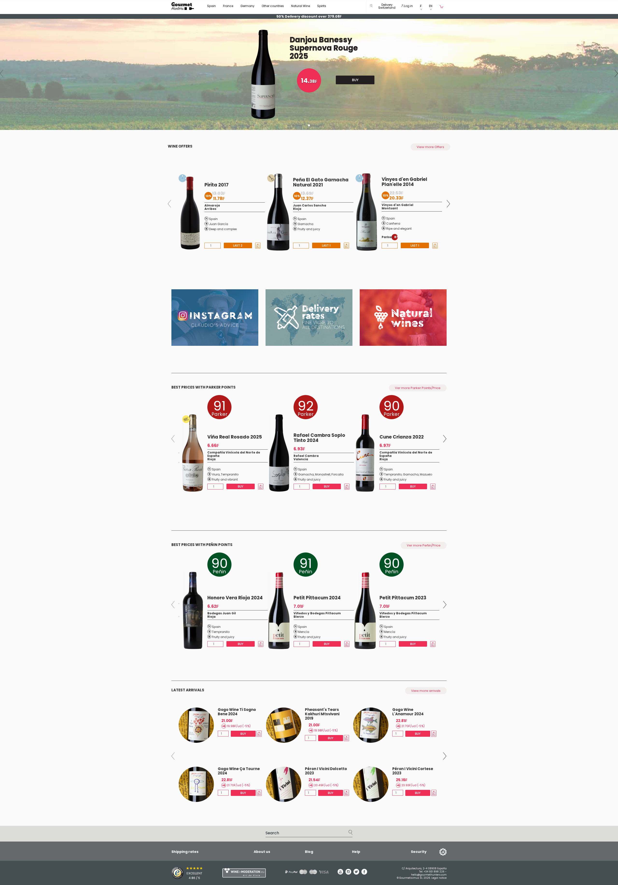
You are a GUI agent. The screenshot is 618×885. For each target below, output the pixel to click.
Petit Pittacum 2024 (317, 597)
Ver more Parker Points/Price (418, 388)
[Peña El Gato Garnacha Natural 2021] (277, 212)
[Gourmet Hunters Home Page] (182, 6)
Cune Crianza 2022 (401, 436)
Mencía (303, 632)
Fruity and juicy (309, 229)
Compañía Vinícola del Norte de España (233, 454)
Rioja (297, 209)
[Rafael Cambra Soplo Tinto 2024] (278, 453)
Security (419, 851)
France (228, 6)
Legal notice (439, 878)
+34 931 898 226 (434, 871)
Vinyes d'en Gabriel (397, 205)
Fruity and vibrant (225, 479)
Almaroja (212, 205)
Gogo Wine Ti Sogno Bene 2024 (237, 711)
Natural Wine (300, 6)
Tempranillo (230, 474)
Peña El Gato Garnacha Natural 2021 (321, 182)
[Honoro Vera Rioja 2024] (191, 610)
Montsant (390, 208)
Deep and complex (223, 229)
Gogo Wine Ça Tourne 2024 (239, 771)
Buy (355, 80)
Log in (408, 6)
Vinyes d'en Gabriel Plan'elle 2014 (404, 182)
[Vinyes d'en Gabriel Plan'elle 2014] (365, 212)
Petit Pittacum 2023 (402, 597)
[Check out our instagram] (348, 873)
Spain (211, 6)
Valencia (301, 459)
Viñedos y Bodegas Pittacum (317, 613)
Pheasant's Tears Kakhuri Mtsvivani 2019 (322, 714)
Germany (247, 6)
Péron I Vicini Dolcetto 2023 (326, 771)
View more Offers (430, 147)
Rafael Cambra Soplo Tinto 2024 (319, 438)
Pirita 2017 (216, 184)
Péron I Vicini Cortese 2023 (412, 771)
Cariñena (393, 223)
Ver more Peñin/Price (424, 545)
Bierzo (299, 617)
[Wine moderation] (243, 873)
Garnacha (305, 224)
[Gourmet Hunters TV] (214, 317)
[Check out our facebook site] (364, 873)
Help (356, 851)
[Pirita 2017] (189, 212)
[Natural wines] (403, 317)
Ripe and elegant (399, 229)
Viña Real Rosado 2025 (234, 436)
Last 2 (237, 245)
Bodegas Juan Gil (221, 613)
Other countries (273, 6)
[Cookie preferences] (437, 851)
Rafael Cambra (306, 456)
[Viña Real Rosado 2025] (192, 453)
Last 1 (326, 245)
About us (262, 851)
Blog (309, 851)
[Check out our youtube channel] (340, 873)
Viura (216, 474)
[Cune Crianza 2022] (364, 453)
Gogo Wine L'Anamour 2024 (408, 711)
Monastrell (322, 474)
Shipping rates (184, 851)
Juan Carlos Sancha (309, 205)
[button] (387, 7)
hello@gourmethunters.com (429, 875)
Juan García (218, 224)
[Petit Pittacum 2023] (364, 610)
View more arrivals (426, 690)
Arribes (210, 209)
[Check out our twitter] (356, 873)
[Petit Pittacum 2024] (278, 610)
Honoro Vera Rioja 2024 (235, 597)
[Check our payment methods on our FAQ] (305, 872)
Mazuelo (426, 474)
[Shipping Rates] (309, 317)
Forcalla (337, 474)
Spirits (321, 6)
